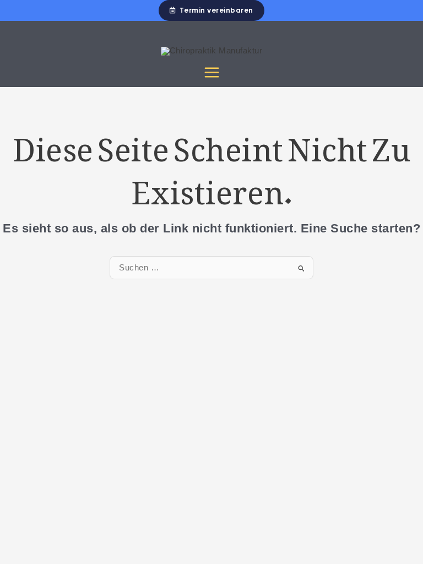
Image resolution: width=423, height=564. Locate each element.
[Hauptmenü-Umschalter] (211, 72)
